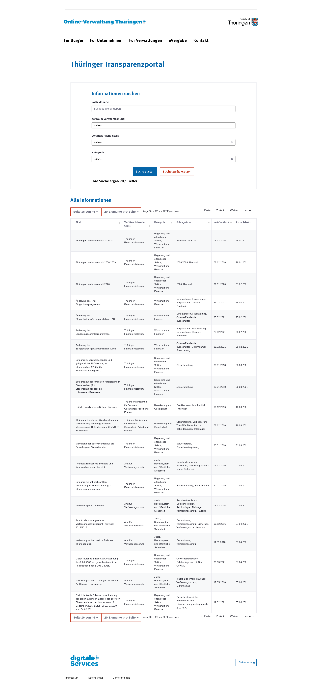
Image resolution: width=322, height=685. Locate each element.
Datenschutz (95, 678)
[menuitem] (73, 40)
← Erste (205, 210)
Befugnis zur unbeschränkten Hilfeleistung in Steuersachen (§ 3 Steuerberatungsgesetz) (93, 485)
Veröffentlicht (221, 222)
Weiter (234, 210)
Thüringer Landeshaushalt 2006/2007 (96, 240)
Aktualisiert (242, 222)
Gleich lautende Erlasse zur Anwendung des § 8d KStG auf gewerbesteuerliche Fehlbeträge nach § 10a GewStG (97, 562)
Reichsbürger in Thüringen (90, 505)
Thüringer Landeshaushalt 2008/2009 (96, 262)
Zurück (220, 210)
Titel (78, 222)
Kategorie (98, 152)
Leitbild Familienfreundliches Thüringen (96, 407)
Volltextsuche (100, 102)
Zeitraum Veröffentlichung (108, 118)
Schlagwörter (184, 222)
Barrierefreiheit (121, 678)
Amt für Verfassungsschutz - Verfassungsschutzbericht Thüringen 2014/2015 (95, 524)
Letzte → (249, 210)
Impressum (71, 678)
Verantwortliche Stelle (105, 135)
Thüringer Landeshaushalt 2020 (93, 284)
